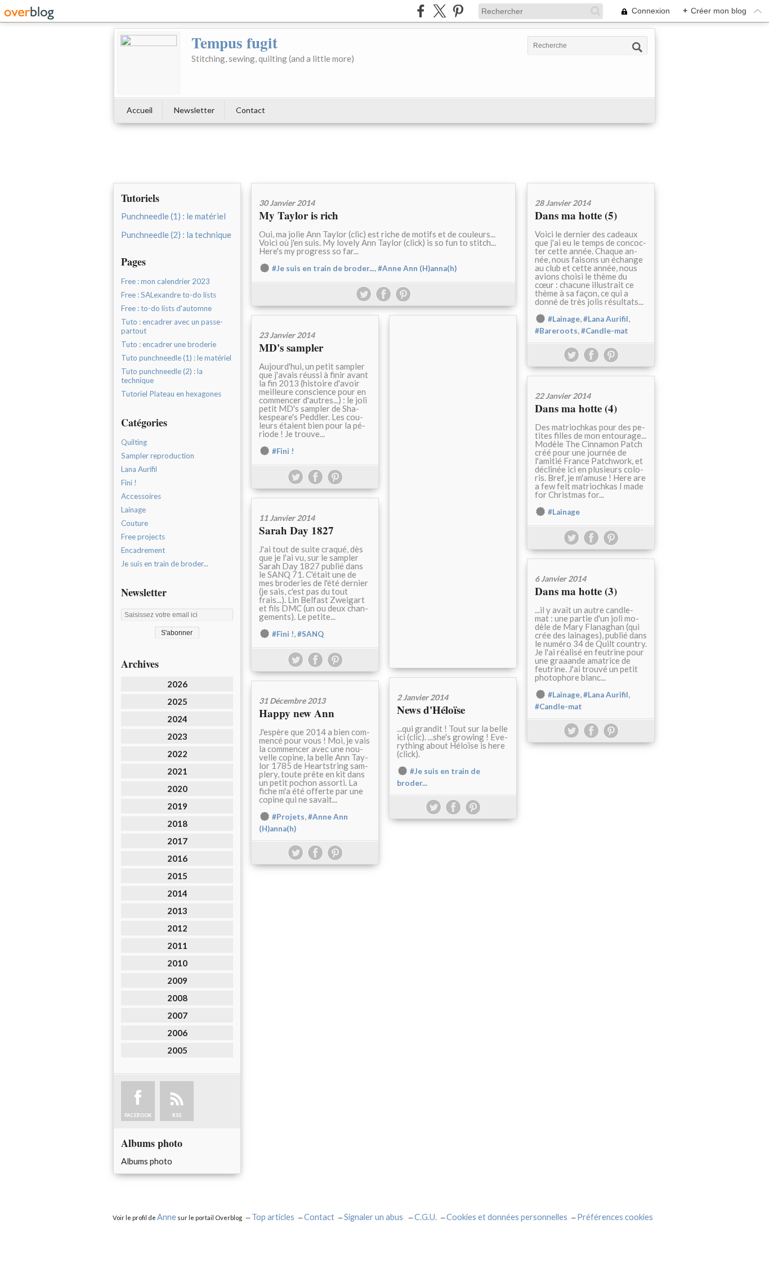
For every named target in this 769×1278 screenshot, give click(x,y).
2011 (177, 945)
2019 (177, 806)
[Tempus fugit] (148, 63)
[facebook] (421, 10)
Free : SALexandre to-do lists (168, 294)
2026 (177, 684)
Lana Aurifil (139, 469)
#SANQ (310, 633)
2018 (177, 823)
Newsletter (194, 110)
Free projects (143, 536)
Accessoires (141, 496)
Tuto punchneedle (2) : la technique (162, 376)
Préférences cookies (615, 1217)
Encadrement (143, 550)
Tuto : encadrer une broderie (168, 344)
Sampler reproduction (157, 455)
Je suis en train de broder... (164, 563)
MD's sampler (291, 347)
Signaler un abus (374, 1217)
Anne (166, 1217)
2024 (177, 719)
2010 (177, 963)
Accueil (140, 110)
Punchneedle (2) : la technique (176, 235)
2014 (177, 893)
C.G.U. (425, 1217)
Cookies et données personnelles (506, 1217)
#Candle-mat (604, 330)
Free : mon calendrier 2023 (165, 281)
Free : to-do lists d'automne (166, 308)
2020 (177, 789)
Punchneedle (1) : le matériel (173, 216)
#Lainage (564, 318)
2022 (177, 754)
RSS (176, 1115)
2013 (177, 911)
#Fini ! (283, 451)
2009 (177, 980)
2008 (177, 998)
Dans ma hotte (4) (576, 408)
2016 (177, 858)
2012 (177, 928)
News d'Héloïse (431, 709)
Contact (250, 110)
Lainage (133, 509)
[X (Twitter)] (439, 10)
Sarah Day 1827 (296, 530)
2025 (177, 701)
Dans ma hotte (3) (576, 590)
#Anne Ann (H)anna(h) (417, 268)
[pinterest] (458, 10)
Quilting (134, 442)
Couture (134, 523)
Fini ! (129, 482)
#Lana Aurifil (605, 318)
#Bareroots (556, 330)
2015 (177, 876)
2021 (177, 771)
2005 (177, 1050)
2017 (177, 841)
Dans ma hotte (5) (576, 215)
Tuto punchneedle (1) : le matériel (176, 357)
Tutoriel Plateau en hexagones (171, 393)
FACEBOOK (137, 1115)
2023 (177, 736)
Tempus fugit (234, 42)
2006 (177, 1033)
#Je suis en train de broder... (323, 268)
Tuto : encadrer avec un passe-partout (172, 326)
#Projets (288, 816)
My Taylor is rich (298, 215)
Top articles (273, 1217)
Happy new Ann (296, 713)
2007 (177, 1015)
